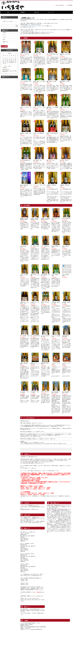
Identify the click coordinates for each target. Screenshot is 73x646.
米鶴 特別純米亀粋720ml (25, 160)
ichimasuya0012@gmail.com (36, 629)
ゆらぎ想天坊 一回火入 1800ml (24, 392)
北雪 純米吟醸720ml (66, 218)
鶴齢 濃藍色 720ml (37, 160)
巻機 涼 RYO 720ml (24, 54)
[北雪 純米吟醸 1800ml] (24, 244)
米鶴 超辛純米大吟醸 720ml (52, 54)
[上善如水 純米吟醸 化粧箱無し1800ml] (35, 216)
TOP (8, 12)
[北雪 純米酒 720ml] (35, 244)
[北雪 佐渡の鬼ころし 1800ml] (56, 216)
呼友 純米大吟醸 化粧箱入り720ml (66, 392)
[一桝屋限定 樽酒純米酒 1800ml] (53, 183)
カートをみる (69, 5)
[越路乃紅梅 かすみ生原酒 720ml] (66, 52)
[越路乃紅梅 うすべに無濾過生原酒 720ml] (53, 105)
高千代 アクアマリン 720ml (39, 107)
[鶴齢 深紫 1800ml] (66, 158)
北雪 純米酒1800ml (45, 246)
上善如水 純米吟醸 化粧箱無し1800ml (35, 219)
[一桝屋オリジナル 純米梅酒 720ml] (24, 300)
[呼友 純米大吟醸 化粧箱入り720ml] (66, 389)
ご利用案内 (22, 12)
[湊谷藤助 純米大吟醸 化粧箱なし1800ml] (45, 216)
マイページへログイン (60, 5)
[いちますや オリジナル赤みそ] (66, 361)
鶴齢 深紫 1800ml (64, 160)
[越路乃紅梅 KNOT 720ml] (45, 361)
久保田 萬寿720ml (45, 391)
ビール (4, 37)
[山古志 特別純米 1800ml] (66, 272)
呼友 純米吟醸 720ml (24, 335)
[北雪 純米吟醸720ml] (66, 216)
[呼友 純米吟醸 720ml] (24, 333)
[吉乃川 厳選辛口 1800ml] (66, 244)
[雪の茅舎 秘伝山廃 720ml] (45, 300)
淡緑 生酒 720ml (37, 54)
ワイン (4, 34)
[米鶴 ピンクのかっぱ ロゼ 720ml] (26, 105)
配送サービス (5, 41)
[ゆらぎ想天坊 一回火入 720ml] (35, 389)
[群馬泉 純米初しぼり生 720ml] (66, 105)
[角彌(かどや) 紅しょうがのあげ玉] (35, 361)
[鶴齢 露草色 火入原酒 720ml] (53, 79)
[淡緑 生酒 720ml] (39, 52)
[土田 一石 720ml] (66, 131)
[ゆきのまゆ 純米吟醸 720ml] (56, 333)
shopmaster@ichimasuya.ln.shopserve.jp (29, 25)
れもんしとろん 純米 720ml (39, 185)
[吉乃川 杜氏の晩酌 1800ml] (24, 272)
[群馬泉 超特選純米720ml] (24, 361)
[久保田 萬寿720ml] (45, 389)
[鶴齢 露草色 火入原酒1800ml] (66, 79)
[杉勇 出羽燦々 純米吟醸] (35, 272)
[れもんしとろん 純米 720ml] (39, 183)
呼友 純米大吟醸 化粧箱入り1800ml (56, 392)
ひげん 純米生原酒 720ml (25, 81)
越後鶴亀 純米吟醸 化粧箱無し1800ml (24, 219)
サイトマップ (51, 12)
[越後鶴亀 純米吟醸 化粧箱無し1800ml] (24, 216)
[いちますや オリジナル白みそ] (56, 361)
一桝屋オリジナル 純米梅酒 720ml (24, 303)
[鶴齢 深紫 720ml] (53, 158)
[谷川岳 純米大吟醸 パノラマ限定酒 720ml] (26, 183)
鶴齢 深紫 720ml (50, 160)
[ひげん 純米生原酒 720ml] (26, 79)
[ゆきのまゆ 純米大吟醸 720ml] (45, 333)
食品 (4, 39)
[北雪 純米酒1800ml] (45, 244)
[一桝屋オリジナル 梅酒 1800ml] (35, 300)
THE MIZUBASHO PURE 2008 (65, 336)
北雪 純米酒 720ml (35, 246)
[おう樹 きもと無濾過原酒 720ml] (39, 131)
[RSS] (4, 46)
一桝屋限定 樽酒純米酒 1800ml (56, 303)
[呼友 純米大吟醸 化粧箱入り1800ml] (56, 389)
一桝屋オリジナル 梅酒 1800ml (35, 303)
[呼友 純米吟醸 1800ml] (35, 333)
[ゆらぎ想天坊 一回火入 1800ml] (24, 389)
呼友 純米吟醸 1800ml (35, 335)
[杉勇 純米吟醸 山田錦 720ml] (45, 272)
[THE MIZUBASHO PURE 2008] (66, 333)
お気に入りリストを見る (8, 21)
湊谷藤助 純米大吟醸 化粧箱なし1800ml (45, 219)
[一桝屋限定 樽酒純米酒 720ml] (66, 183)
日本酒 (4, 32)
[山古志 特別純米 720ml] (56, 272)
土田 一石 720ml (63, 133)
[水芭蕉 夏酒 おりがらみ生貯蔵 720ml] (39, 79)
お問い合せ (36, 12)
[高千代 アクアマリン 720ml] (39, 105)
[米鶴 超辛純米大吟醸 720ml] (53, 52)
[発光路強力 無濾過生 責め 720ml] (26, 131)
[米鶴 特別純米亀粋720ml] (26, 158)
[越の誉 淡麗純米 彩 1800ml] (56, 244)
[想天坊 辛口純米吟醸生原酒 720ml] (53, 131)
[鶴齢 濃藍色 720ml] (39, 158)
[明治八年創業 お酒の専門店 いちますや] (13, 9)
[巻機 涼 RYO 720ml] (26, 52)
